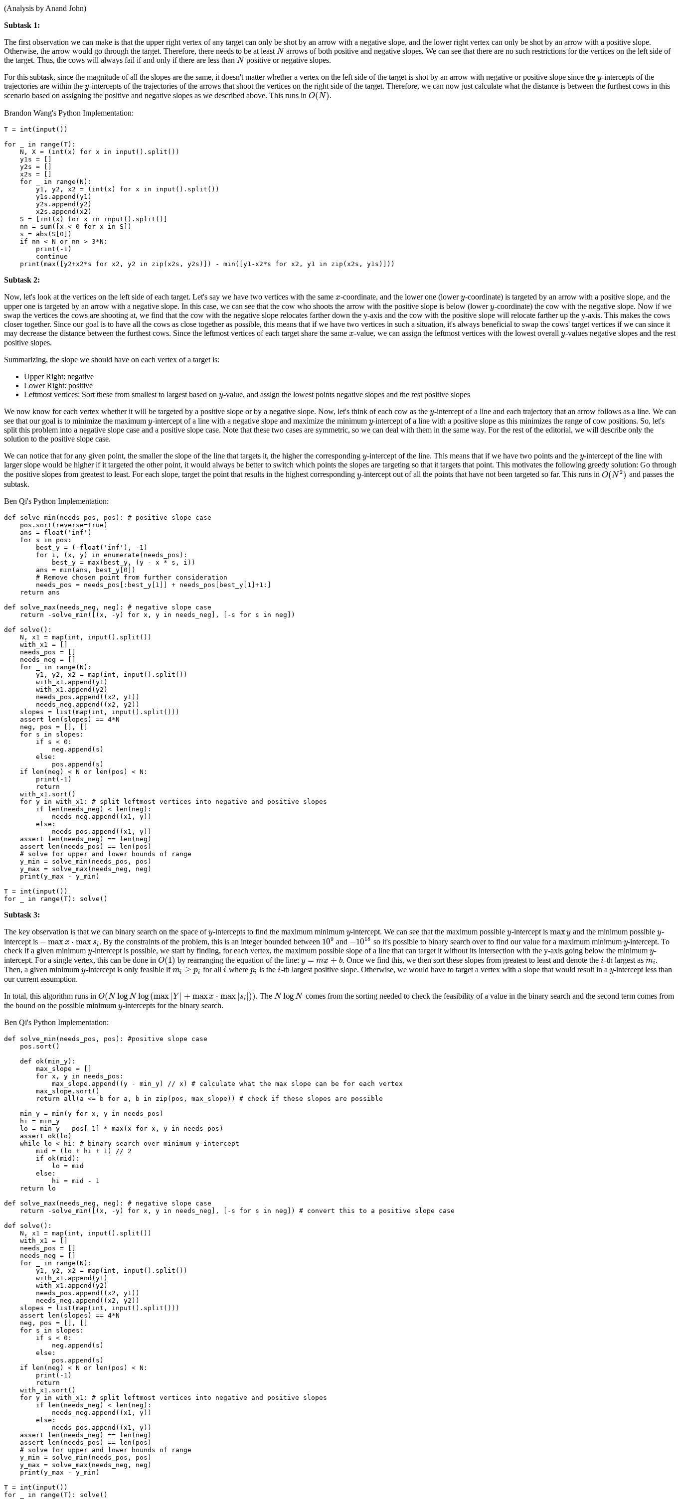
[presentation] (280, 51)
